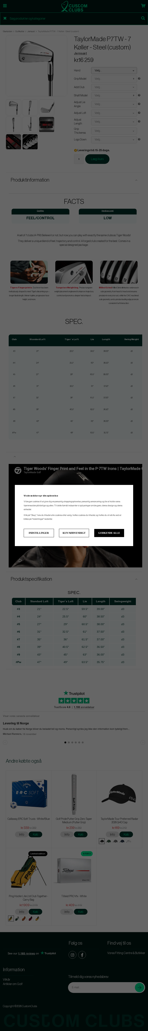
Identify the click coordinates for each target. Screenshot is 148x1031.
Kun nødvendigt (74, 532)
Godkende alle (109, 532)
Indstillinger (39, 532)
